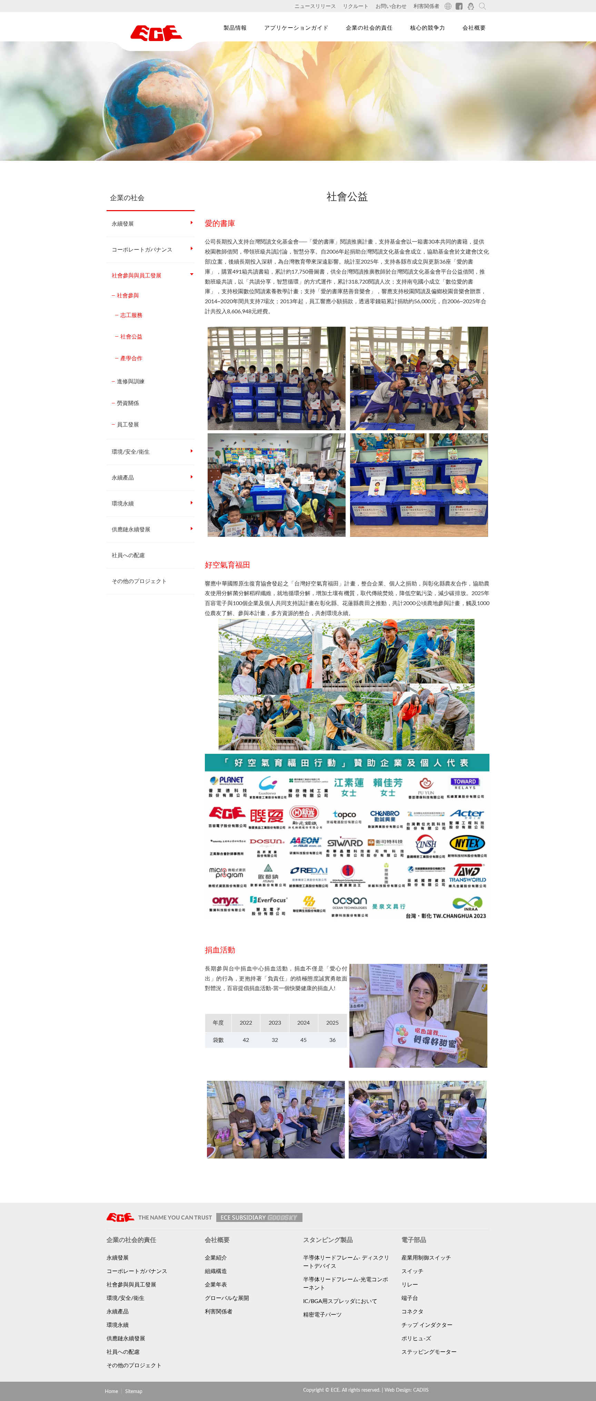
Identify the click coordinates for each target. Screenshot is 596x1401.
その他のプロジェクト (139, 581)
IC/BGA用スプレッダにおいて (340, 1301)
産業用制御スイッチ (426, 1258)
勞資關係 (128, 403)
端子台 (409, 1298)
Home (111, 1391)
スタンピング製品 (243, 65)
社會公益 (131, 336)
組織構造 (216, 1271)
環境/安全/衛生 (131, 452)
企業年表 (216, 1284)
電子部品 (232, 49)
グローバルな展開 (227, 1298)
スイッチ (412, 1271)
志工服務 (131, 315)
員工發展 (128, 424)
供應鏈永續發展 (131, 529)
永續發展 (123, 224)
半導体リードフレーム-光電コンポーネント (345, 1284)
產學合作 (131, 358)
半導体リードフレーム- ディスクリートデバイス (346, 1262)
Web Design (397, 1390)
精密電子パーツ (322, 1315)
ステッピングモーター (429, 1352)
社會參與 (128, 295)
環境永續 (123, 503)
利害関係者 (426, 6)
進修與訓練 (131, 381)
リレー (409, 1284)
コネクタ (412, 1311)
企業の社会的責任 (369, 28)
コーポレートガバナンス (142, 250)
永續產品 (123, 478)
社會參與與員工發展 (136, 275)
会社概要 (474, 28)
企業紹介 (216, 1258)
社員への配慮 (128, 555)
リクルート (356, 6)
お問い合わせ (391, 6)
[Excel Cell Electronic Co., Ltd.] (156, 33)
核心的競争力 (427, 28)
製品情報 (235, 28)
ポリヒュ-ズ (416, 1338)
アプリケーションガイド (296, 28)
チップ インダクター (427, 1325)
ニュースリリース (315, 6)
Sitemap (133, 1391)
